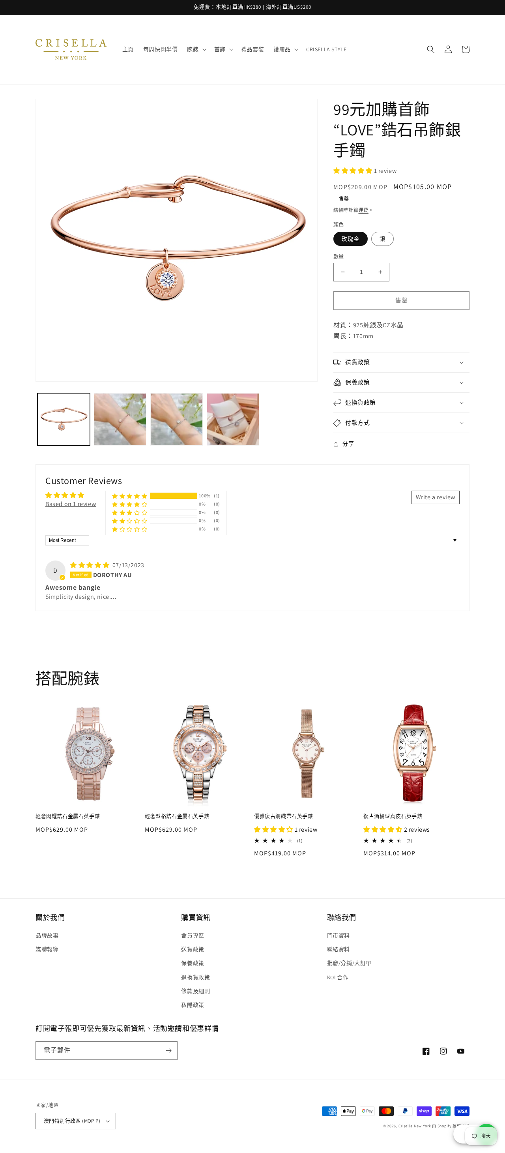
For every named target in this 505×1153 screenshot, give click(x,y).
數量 (338, 256)
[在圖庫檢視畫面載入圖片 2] (120, 419)
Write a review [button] (435, 497)
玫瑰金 (350, 238)
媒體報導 (47, 949)
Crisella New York (414, 1126)
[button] (195, 49)
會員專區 (192, 935)
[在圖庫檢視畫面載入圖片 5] (233, 419)
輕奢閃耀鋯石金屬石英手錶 (68, 816)
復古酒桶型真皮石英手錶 (393, 816)
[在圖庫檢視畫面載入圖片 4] (176, 419)
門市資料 (338, 935)
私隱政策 (192, 1005)
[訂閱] (168, 1050)
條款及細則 (195, 991)
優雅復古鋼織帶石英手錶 (283, 816)
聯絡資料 (338, 949)
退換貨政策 (195, 977)
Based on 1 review (70, 504)
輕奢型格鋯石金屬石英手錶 (177, 816)
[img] (90, 565)
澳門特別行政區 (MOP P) (72, 1120)
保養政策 (192, 963)
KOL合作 (338, 977)
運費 (363, 210)
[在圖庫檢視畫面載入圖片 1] (63, 419)
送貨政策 (192, 949)
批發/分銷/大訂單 (349, 963)
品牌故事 (47, 935)
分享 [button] (348, 443)
